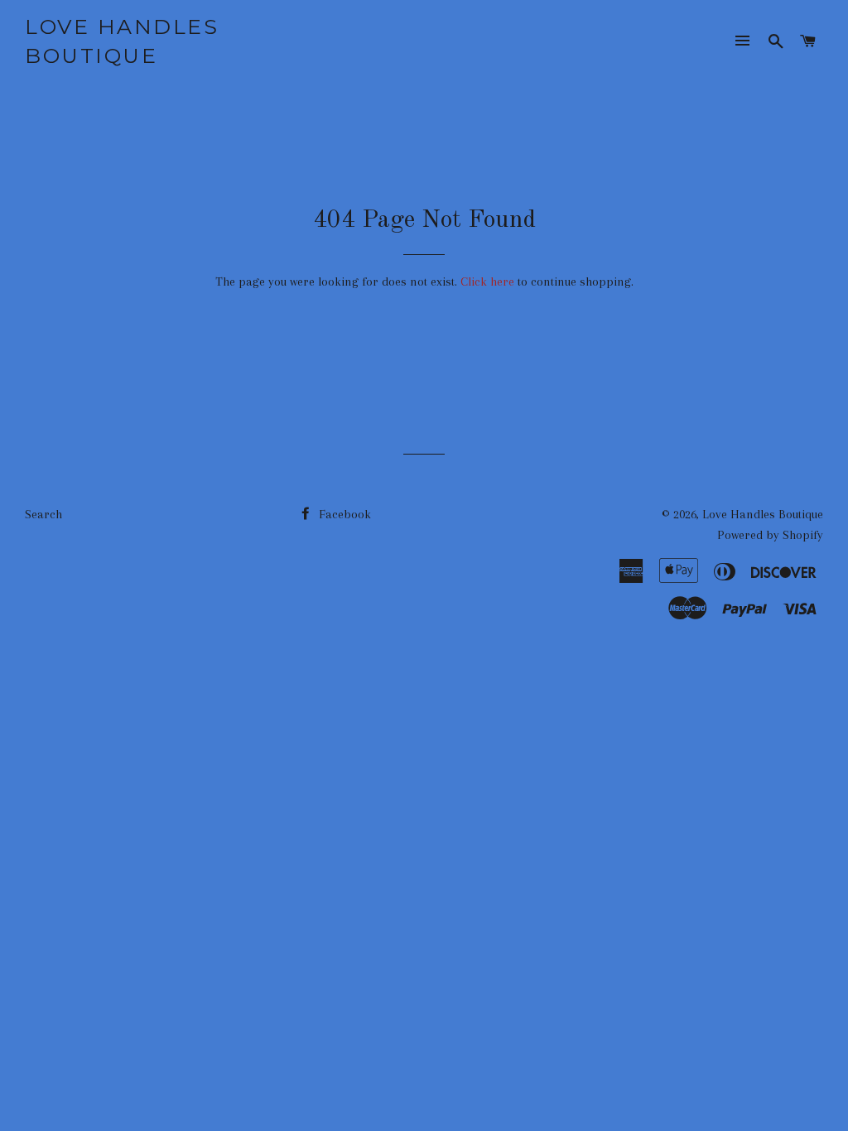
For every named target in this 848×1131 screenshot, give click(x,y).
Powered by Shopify (770, 534)
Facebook (343, 514)
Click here (487, 281)
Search (43, 514)
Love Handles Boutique (122, 41)
